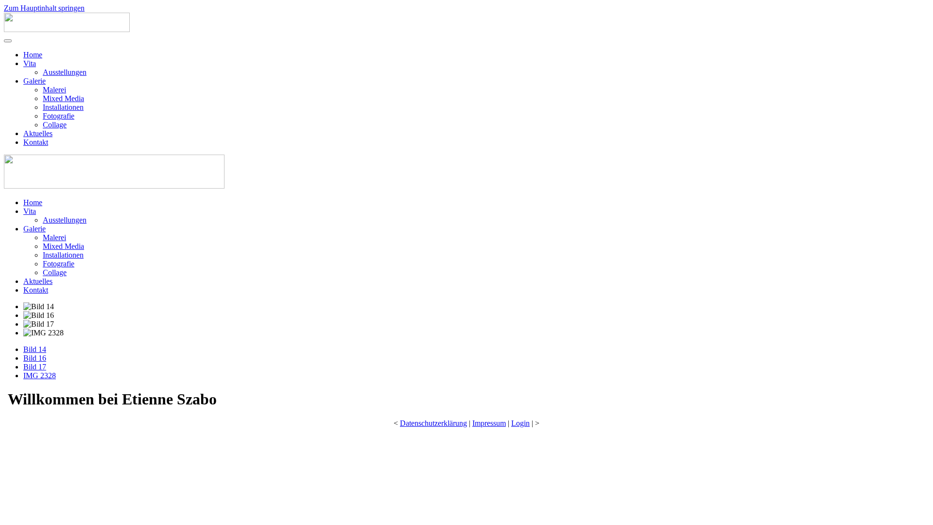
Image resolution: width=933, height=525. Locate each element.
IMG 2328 (39, 375)
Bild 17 (34, 367)
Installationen (63, 107)
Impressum (489, 423)
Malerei (54, 90)
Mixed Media (63, 98)
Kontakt (35, 142)
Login (520, 423)
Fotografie (58, 116)
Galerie (34, 81)
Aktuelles (37, 133)
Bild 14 (34, 349)
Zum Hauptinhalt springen (44, 8)
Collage (55, 125)
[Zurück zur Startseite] (67, 29)
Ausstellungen (64, 72)
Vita (29, 63)
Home (32, 55)
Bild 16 (34, 358)
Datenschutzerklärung (433, 423)
